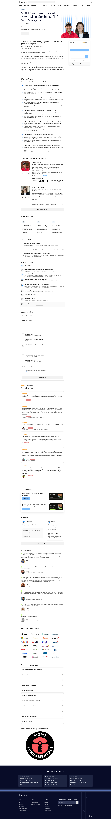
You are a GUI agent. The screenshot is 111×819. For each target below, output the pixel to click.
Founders (82, 5)
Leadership (74, 5)
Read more (24, 414)
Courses (20, 5)
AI (39, 5)
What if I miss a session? (27, 690)
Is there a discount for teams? (28, 711)
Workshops (26, 5)
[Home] (22, 795)
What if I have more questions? (29, 706)
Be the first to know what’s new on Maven (67, 799)
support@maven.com (69, 805)
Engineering (52, 5)
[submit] (86, 56)
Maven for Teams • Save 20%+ (79, 60)
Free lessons (33, 5)
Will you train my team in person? (29, 716)
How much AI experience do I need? (30, 674)
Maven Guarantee (83, 63)
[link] (77, 2)
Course (23, 9)
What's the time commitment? (29, 695)
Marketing (66, 5)
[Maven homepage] (22, 2)
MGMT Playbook (46, 175)
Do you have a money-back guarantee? (31, 700)
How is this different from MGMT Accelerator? (32, 669)
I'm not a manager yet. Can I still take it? (31, 680)
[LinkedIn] (89, 816)
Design (59, 5)
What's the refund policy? (28, 721)
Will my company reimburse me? (29, 685)
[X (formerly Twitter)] (91, 816)
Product (45, 5)
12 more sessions (26, 536)
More (88, 5)
